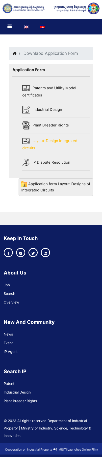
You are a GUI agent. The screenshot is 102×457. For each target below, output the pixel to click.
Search (9, 293)
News (8, 334)
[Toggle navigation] (9, 26)
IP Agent (11, 351)
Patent (9, 383)
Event (8, 343)
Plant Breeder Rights (50, 125)
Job (7, 285)
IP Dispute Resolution (50, 162)
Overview (11, 302)
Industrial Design (46, 109)
